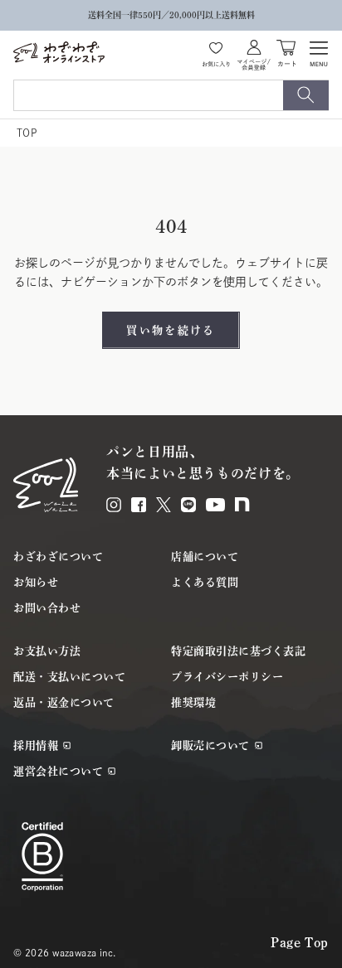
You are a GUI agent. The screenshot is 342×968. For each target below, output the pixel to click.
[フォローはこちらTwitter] (163, 504)
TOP (27, 133)
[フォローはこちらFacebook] (138, 504)
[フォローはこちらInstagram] (113, 504)
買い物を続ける (170, 330)
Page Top (300, 942)
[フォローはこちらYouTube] (215, 504)
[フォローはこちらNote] (242, 504)
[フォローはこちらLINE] (188, 504)
